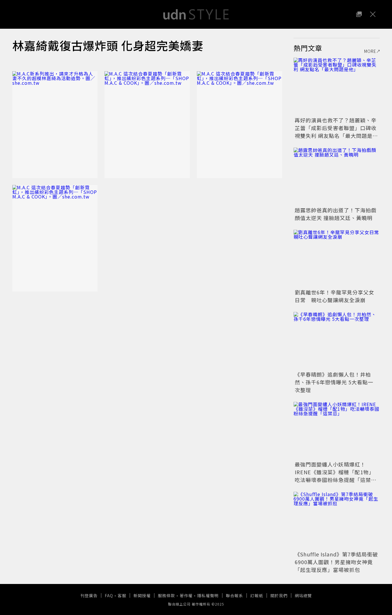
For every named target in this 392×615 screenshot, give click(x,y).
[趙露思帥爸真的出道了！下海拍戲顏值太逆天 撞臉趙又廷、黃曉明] (337, 176)
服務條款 (166, 595)
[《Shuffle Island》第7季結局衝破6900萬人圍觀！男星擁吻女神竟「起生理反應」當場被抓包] (337, 520)
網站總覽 (303, 595)
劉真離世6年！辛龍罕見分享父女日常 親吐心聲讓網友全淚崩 (334, 296)
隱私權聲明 (208, 595)
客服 (122, 595)
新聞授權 (142, 595)
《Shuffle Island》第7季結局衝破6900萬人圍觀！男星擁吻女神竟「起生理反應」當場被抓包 (336, 561)
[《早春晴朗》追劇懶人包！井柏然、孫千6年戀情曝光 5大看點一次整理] (337, 340)
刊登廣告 (89, 595)
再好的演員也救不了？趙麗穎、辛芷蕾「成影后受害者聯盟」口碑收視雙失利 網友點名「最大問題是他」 (336, 131)
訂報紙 (256, 595)
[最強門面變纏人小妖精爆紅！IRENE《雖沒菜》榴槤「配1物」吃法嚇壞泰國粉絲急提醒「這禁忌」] (337, 430)
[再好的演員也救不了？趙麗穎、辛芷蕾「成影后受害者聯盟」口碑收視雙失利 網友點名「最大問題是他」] (337, 86)
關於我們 (279, 595)
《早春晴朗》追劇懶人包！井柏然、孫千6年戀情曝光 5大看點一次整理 (334, 382)
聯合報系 (234, 595)
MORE (370, 51)
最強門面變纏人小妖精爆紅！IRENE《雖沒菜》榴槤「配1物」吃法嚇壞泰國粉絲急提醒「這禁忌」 (334, 475)
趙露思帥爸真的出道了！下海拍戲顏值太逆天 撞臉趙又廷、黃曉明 (336, 213)
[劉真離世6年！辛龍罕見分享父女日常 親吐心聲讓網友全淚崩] (337, 258)
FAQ (109, 595)
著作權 (186, 595)
